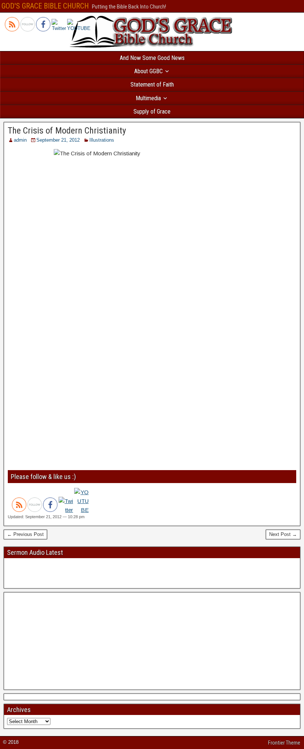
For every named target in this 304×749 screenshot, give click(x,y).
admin (20, 140)
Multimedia (148, 98)
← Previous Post (25, 534)
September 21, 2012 (58, 140)
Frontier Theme (284, 742)
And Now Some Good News (152, 57)
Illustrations (101, 140)
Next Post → (283, 534)
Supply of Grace (152, 111)
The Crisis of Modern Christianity (67, 130)
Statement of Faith (152, 84)
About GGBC (148, 71)
